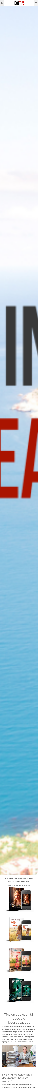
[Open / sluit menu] (36, 3)
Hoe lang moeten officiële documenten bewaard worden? (17, 1078)
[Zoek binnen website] (2, 3)
